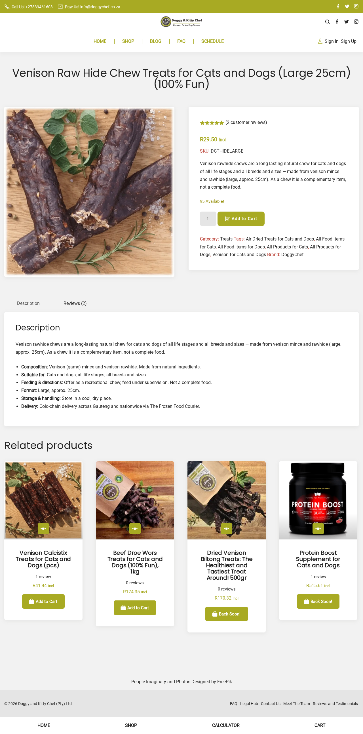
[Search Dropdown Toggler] (327, 22)
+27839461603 (39, 7)
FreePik (224, 681)
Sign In (332, 41)
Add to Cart (244, 218)
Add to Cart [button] (46, 601)
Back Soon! (229, 613)
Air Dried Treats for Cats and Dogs (280, 239)
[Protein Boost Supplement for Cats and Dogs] (318, 528)
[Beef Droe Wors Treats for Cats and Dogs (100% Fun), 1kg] (135, 528)
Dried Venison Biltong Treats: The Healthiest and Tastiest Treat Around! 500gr (227, 565)
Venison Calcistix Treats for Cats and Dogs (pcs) (43, 559)
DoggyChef (292, 254)
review (43, 577)
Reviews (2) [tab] (75, 303)
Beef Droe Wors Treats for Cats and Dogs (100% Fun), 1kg (135, 562)
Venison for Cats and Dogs (239, 254)
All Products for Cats (287, 247)
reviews (135, 583)
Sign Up (348, 41)
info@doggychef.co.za (100, 7)
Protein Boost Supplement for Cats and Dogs (318, 559)
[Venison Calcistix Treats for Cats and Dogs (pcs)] (43, 528)
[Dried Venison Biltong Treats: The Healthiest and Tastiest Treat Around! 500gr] (226, 528)
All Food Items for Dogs (241, 247)
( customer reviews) (246, 122)
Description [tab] (28, 303)
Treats (226, 239)
